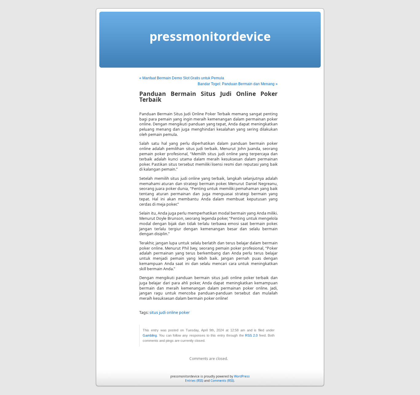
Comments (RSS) (222, 380)
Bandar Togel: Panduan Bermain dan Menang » (238, 84)
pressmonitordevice (210, 36)
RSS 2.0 (251, 335)
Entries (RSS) (194, 380)
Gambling (150, 335)
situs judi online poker (169, 312)
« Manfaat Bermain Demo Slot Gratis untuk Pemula (181, 78)
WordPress (242, 376)
